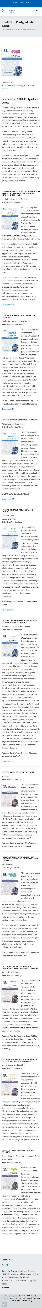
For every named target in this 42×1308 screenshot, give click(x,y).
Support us (6, 1287)
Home (3, 29)
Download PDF (8, 761)
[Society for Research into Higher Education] (8, 11)
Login (15, 2)
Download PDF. (8, 304)
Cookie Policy (15, 1301)
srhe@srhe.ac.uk (8, 1280)
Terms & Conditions (33, 1298)
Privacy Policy (27, 1301)
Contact (21, 2)
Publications (10, 29)
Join (27, 2)
